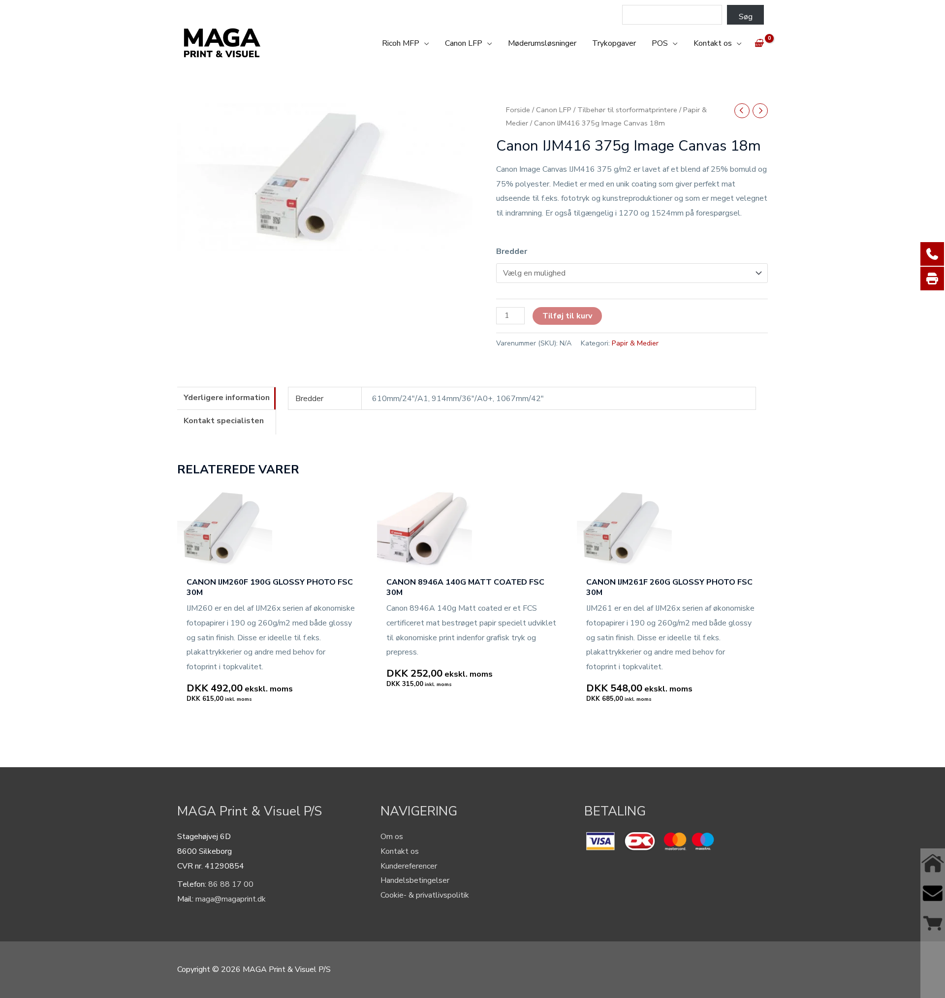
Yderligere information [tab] (227, 397)
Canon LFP (463, 43)
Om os (391, 836)
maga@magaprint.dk (230, 899)
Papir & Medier (635, 343)
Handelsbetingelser (414, 880)
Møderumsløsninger (542, 43)
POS (660, 43)
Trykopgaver (614, 43)
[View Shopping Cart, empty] (759, 43)
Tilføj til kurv (567, 316)
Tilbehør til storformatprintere (627, 110)
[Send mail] (932, 893)
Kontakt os (712, 43)
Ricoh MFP (400, 43)
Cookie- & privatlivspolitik (424, 895)
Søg (746, 16)
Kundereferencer (408, 866)
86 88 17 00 (230, 884)
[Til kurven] (932, 923)
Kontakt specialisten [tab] (224, 420)
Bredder (511, 251)
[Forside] (932, 863)
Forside (518, 110)
